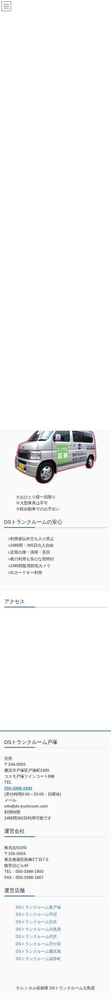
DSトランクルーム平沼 (36, 914)
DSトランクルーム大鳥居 (38, 929)
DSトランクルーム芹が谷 (38, 944)
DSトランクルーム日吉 (36, 921)
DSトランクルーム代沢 (36, 936)
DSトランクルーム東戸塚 (38, 907)
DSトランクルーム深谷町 (38, 958)
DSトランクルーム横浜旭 (38, 951)
